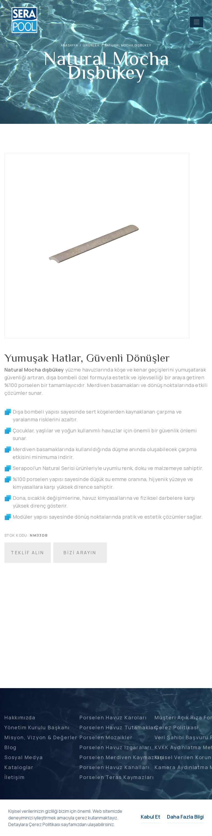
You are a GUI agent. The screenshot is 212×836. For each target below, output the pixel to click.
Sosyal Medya (23, 757)
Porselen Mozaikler (106, 737)
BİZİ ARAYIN (79, 553)
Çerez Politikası (177, 727)
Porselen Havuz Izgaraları (116, 747)
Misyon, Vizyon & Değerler (41, 737)
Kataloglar (19, 767)
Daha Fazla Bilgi (185, 816)
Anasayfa (69, 45)
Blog (10, 747)
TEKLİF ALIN (27, 553)
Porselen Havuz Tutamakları (119, 727)
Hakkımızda (20, 717)
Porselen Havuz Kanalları (114, 767)
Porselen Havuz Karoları (113, 717)
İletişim (14, 777)
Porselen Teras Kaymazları (117, 777)
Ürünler (91, 45)
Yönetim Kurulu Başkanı (37, 727)
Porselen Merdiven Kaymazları (122, 757)
